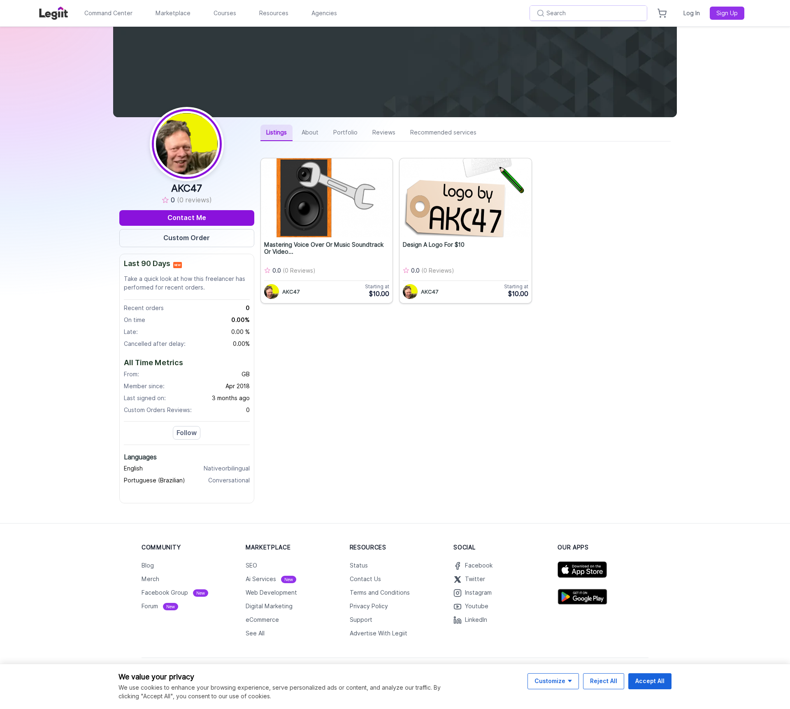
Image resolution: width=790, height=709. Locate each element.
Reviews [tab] (383, 132)
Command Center (108, 13)
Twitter (475, 579)
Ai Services (269, 579)
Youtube (476, 606)
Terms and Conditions (380, 592)
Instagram (478, 592)
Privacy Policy (369, 606)
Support (361, 619)
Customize (549, 680)
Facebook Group (173, 592)
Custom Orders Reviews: (158, 410)
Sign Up (727, 13)
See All (255, 633)
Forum (158, 606)
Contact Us (365, 579)
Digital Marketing (269, 606)
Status (359, 565)
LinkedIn (476, 619)
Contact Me (186, 218)
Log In (691, 13)
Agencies (324, 13)
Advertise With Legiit (378, 633)
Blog (148, 565)
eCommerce (262, 619)
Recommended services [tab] (443, 132)
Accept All (650, 680)
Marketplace (173, 13)
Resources (273, 13)
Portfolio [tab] (345, 132)
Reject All (603, 680)
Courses (225, 13)
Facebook (479, 565)
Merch (150, 579)
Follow (187, 433)
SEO (251, 565)
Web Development (271, 592)
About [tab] (310, 132)
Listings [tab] (276, 132)
